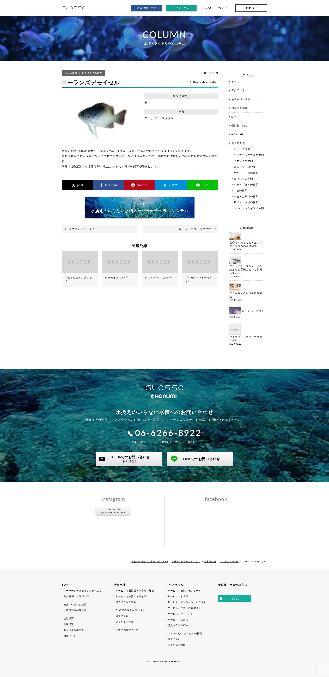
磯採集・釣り (239, 125)
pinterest (142, 185)
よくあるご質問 (125, 622)
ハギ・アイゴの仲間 (246, 172)
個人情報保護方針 (74, 630)
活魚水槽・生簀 (146, 8)
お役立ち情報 (239, 107)
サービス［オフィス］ (180, 613)
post (79, 185)
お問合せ (251, 8)
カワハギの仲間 (243, 178)
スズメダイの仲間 (92, 73)
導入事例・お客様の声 (76, 596)
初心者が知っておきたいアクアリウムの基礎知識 (245, 244)
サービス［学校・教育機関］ (184, 607)
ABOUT (208, 8)
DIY (233, 116)
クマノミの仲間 (243, 161)
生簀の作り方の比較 (127, 630)
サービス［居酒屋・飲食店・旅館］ (136, 590)
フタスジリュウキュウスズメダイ (245, 339)
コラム (234, 598)
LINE (205, 185)
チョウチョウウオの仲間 (249, 155)
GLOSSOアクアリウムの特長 (185, 633)
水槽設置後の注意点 (75, 610)
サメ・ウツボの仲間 (246, 202)
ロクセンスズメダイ (82, 228)
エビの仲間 (240, 190)
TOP (65, 584)
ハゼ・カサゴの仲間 (246, 196)
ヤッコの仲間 (242, 149)
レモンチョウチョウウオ (195, 228)
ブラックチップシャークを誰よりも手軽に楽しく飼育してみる (245, 269)
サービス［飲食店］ (179, 596)
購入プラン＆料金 (126, 602)
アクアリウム (181, 8)
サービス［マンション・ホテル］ (187, 602)
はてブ (173, 185)
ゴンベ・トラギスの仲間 (249, 208)
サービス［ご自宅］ (179, 619)
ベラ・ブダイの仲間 (246, 184)
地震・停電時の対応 (75, 604)
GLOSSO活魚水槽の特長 (130, 610)
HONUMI (237, 134)
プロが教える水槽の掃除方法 (245, 295)
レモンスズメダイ (253, 310)
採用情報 (69, 624)
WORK (223, 8)
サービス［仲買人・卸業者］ (132, 596)
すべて (235, 81)
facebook (111, 185)
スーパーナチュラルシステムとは (83, 590)
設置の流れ (122, 616)
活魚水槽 (119, 584)
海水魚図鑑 (70, 73)
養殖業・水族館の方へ (232, 584)
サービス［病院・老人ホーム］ (186, 590)
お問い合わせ (71, 636)
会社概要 (69, 618)
